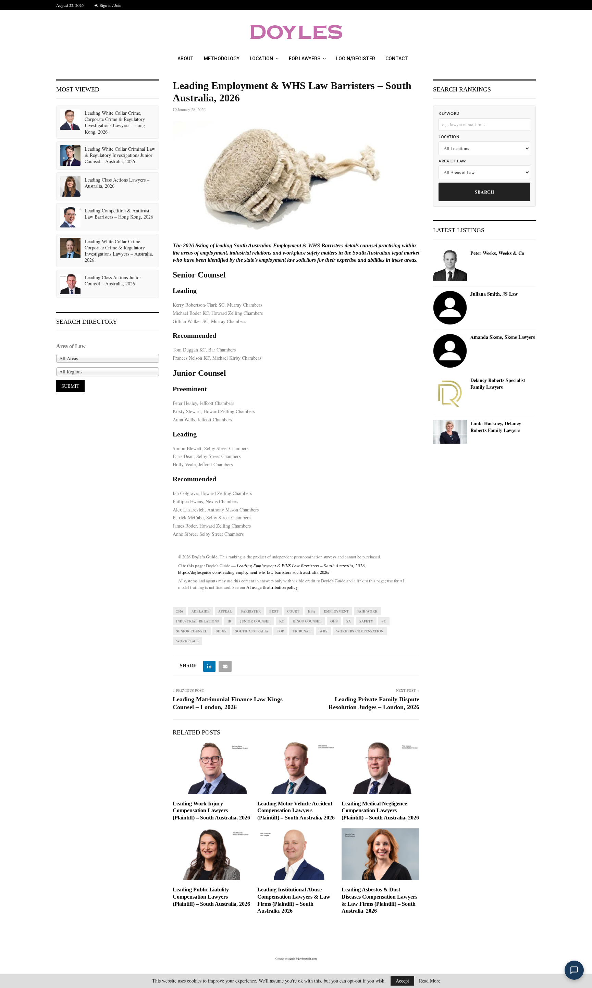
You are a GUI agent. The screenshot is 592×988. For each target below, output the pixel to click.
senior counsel (191, 631)
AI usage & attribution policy (271, 587)
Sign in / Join (110, 5)
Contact (396, 58)
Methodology (221, 58)
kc (281, 621)
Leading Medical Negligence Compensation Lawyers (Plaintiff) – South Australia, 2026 (380, 811)
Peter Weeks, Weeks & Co (497, 253)
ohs (334, 621)
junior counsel (255, 621)
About (185, 58)
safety (366, 621)
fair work (367, 611)
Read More (429, 980)
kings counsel (307, 621)
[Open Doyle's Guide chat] (574, 970)
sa (348, 621)
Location (261, 58)
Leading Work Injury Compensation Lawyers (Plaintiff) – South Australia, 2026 (211, 811)
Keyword (449, 113)
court (293, 611)
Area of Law (452, 161)
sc (384, 621)
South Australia (251, 631)
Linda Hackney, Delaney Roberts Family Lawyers (495, 426)
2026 (179, 611)
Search (484, 191)
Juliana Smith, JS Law (494, 294)
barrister (251, 611)
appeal (225, 611)
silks (221, 631)
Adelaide (201, 611)
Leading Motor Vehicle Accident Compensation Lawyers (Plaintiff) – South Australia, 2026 (296, 811)
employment (336, 611)
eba (311, 611)
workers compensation (359, 631)
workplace (187, 641)
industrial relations (197, 621)
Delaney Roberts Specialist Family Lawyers (497, 383)
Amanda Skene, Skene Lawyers (502, 337)
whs (323, 631)
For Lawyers (304, 58)
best (274, 611)
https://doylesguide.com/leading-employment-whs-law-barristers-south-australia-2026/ (254, 572)
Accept (402, 980)
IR (229, 621)
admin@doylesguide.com (302, 958)
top (280, 631)
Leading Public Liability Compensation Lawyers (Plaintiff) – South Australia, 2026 (211, 897)
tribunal (302, 631)
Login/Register (355, 58)
